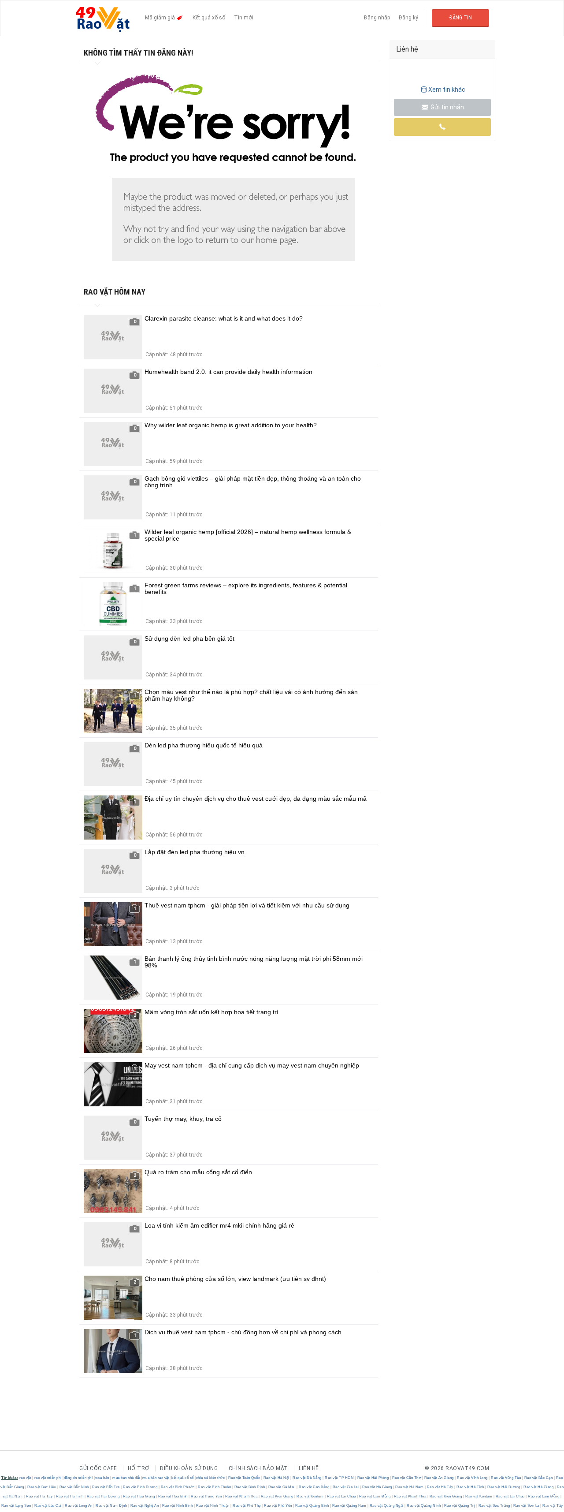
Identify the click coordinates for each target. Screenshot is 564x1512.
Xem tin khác (446, 89)
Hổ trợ (138, 1468)
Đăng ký (408, 18)
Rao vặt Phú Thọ (247, 1506)
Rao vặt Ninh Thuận (212, 1506)
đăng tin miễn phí (78, 1478)
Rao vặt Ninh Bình (177, 1506)
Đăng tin (460, 18)
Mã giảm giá (160, 18)
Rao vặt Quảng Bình (312, 1506)
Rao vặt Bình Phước (178, 1487)
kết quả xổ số (182, 1478)
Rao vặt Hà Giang (377, 1487)
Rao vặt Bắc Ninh (74, 1487)
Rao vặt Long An (79, 1506)
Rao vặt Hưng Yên (206, 1496)
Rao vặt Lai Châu (341, 1496)
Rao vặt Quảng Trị (459, 1506)
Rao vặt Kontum (310, 1496)
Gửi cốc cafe (98, 1468)
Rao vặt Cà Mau (282, 1487)
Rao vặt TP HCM (339, 1478)
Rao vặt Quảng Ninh (424, 1506)
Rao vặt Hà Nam (409, 1487)
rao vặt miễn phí (48, 1478)
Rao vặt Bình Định (249, 1487)
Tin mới (243, 18)
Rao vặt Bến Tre (106, 1487)
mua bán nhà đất (126, 1478)
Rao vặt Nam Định (111, 1506)
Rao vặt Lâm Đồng (375, 1496)
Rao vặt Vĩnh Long (472, 1478)
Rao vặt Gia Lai (345, 1487)
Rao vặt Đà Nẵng (307, 1478)
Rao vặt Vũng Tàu (506, 1478)
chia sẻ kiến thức (210, 1478)
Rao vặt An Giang (439, 1478)
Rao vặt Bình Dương (140, 1487)
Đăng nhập (377, 18)
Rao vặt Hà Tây (440, 1487)
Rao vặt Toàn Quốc (244, 1478)
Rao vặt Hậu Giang (139, 1496)
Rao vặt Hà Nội (276, 1478)
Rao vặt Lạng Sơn (17, 1506)
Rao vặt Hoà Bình (173, 1496)
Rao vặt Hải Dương (504, 1487)
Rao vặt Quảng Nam (349, 1506)
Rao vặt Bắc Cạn (538, 1478)
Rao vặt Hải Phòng (373, 1478)
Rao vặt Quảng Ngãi (386, 1506)
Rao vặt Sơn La (526, 1506)
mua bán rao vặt (156, 1478)
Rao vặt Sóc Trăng (494, 1506)
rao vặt (25, 1478)
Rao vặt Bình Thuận (214, 1487)
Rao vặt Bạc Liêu (41, 1487)
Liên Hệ (309, 1468)
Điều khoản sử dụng (189, 1468)
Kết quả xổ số (209, 18)
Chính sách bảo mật (258, 1468)
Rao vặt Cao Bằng (314, 1487)
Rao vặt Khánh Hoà (241, 1496)
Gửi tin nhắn (446, 107)
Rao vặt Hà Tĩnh (471, 1487)
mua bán (102, 1478)
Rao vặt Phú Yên (278, 1506)
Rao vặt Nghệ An (144, 1506)
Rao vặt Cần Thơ (406, 1478)
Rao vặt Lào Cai (48, 1506)
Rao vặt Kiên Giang (277, 1496)
